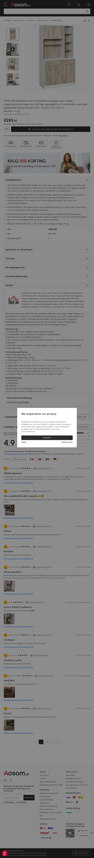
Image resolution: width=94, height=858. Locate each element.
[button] (4, 853)
